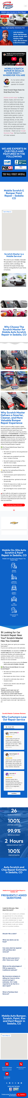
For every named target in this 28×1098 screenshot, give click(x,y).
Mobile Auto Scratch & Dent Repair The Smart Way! (14, 559)
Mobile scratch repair (11, 97)
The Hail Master (7, 1077)
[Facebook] (9, 1083)
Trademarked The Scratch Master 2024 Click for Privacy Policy (14, 1094)
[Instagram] (12, 1083)
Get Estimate (4, 16)
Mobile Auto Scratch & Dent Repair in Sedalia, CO (14, 891)
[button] (14, 909)
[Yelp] (6, 1083)
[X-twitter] (15, 1083)
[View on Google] (7, 733)
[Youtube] (18, 1083)
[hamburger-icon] (25, 6)
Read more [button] (9, 747)
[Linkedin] (21, 1083)
